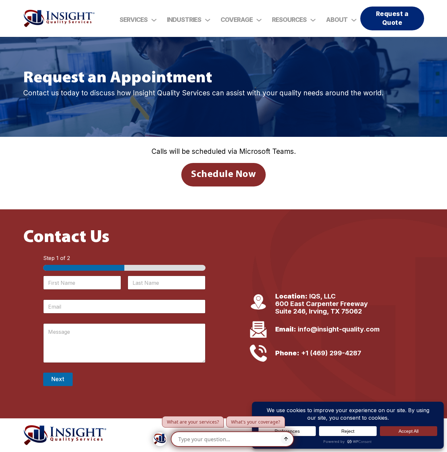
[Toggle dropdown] (154, 20)
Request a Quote (392, 18)
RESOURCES (289, 20)
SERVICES (133, 20)
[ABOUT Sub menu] (354, 20)
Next (57, 379)
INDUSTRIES (184, 20)
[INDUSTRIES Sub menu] (208, 20)
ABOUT (337, 20)
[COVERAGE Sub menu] (259, 20)
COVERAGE (237, 20)
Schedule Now (223, 175)
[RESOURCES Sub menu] (313, 20)
